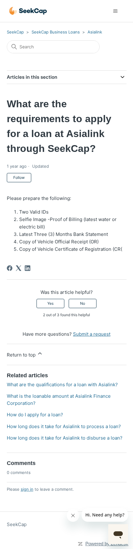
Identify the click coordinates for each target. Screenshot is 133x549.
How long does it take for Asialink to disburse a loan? (64, 438)
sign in (27, 489)
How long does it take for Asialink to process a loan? (64, 426)
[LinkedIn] (27, 268)
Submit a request (91, 334)
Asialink (95, 31)
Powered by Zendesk (106, 543)
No (82, 303)
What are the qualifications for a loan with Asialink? (62, 384)
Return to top (22, 355)
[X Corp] (18, 268)
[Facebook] (9, 268)
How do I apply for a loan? (35, 415)
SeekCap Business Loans (56, 31)
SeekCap (15, 31)
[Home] (28, 11)
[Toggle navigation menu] (116, 11)
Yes (50, 303)
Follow (19, 177)
